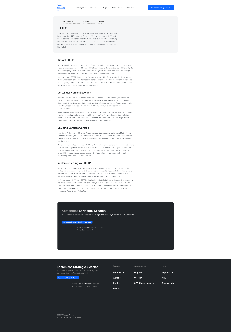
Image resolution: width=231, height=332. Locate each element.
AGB (164, 278)
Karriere (117, 283)
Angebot (117, 278)
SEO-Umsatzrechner (144, 283)
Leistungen (80, 8)
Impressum (167, 272)
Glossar (138, 278)
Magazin (138, 272)
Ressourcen (116, 8)
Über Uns (129, 8)
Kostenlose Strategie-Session (161, 8)
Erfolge (104, 8)
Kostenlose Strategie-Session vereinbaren (77, 222)
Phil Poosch (69, 21)
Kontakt (117, 288)
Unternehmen (119, 272)
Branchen (93, 8)
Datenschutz (168, 283)
